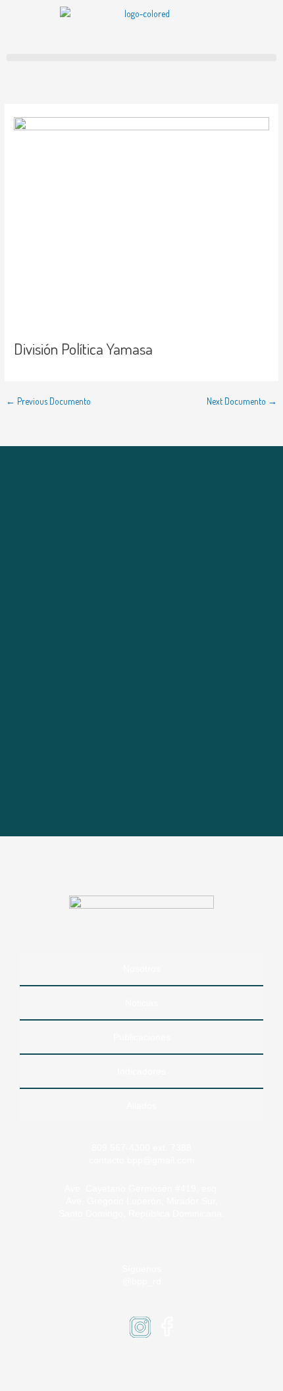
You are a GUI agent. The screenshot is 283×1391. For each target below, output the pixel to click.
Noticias (141, 1003)
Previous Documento (48, 401)
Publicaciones (141, 1037)
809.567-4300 (120, 1147)
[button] (141, 57)
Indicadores (141, 1071)
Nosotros (142, 968)
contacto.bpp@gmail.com (142, 1160)
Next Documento (242, 401)
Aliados (141, 1105)
